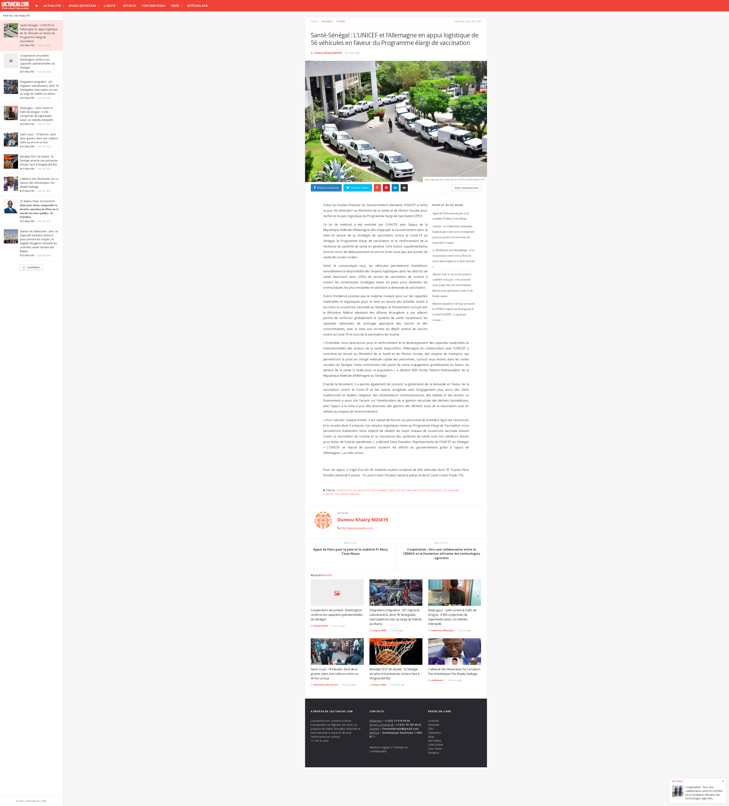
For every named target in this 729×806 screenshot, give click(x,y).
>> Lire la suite (320, 740)
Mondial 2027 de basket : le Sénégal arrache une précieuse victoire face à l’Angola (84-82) (39, 160)
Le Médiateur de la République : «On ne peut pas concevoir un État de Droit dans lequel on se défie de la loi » (453, 258)
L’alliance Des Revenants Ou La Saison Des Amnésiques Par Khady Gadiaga (39, 182)
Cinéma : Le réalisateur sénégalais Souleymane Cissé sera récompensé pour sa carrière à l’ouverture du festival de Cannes (453, 234)
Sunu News (435, 748)
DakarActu (434, 732)
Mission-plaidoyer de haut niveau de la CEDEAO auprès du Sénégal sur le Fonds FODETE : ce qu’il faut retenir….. (453, 312)
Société (340, 21)
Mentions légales (379, 747)
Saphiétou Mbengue (442, 630)
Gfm (430, 728)
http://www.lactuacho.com (357, 528)
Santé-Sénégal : (351, 494)
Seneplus (433, 752)
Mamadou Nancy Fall (326, 684)
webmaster (437, 680)
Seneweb (433, 724)
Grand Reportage (82, 5)
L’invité (109, 5)
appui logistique (429, 490)
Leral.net (433, 720)
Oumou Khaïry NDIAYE (328, 52)
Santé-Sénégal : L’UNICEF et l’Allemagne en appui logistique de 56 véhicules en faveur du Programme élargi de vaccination (39, 33)
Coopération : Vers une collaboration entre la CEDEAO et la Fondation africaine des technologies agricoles (704, 793)
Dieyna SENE (379, 630)
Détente (129, 5)
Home (314, 21)
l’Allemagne (451, 490)
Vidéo (175, 5)
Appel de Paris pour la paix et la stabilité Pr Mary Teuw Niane (450, 216)
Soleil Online (435, 744)
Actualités (52, 5)
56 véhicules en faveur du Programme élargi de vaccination (377, 490)
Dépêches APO (197, 5)
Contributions (153, 5)
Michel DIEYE (321, 625)
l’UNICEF (328, 494)
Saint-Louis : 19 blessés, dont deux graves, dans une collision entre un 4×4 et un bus (39, 138)
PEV (337, 494)
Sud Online (434, 740)
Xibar (431, 736)
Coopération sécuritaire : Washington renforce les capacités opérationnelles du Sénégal (337, 614)
